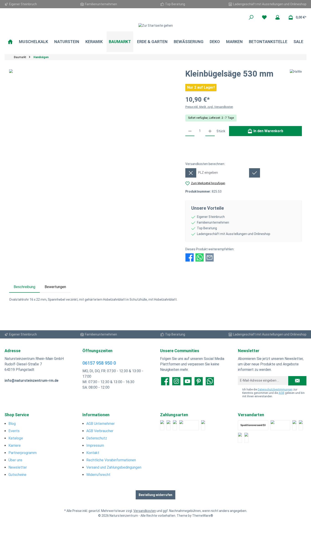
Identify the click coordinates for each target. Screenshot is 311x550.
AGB (281, 393)
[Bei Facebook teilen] (189, 257)
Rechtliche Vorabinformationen (111, 460)
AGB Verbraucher (99, 431)
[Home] (10, 41)
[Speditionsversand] (301, 425)
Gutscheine (17, 475)
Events (14, 431)
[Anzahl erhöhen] (210, 131)
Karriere (14, 445)
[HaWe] (296, 75)
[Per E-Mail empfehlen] (209, 257)
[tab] (24, 287)
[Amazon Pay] (189, 425)
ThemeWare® (202, 515)
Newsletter (17, 467)
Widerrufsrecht (98, 475)
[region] (93, 118)
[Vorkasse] (203, 425)
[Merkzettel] (264, 17)
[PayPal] (162, 425)
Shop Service (17, 414)
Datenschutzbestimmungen (275, 389)
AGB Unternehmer (100, 423)
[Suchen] (251, 17)
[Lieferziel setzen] (254, 173)
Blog (12, 423)
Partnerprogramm (22, 453)
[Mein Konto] (277, 17)
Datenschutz (96, 438)
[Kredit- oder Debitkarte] (168, 425)
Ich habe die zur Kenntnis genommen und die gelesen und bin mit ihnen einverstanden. (273, 393)
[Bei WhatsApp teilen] (199, 257)
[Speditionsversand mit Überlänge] (240, 438)
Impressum (95, 445)
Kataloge (15, 438)
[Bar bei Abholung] (175, 425)
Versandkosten (144, 511)
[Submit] (297, 380)
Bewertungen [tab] (55, 287)
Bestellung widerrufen (155, 495)
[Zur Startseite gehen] (155, 25)
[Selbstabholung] (246, 438)
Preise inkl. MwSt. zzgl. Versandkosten (209, 106)
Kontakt (92, 453)
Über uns (15, 460)
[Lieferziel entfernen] (190, 173)
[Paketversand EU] (294, 425)
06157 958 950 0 (99, 363)
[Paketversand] (280, 425)
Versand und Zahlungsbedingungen (113, 467)
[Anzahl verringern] (190, 131)
